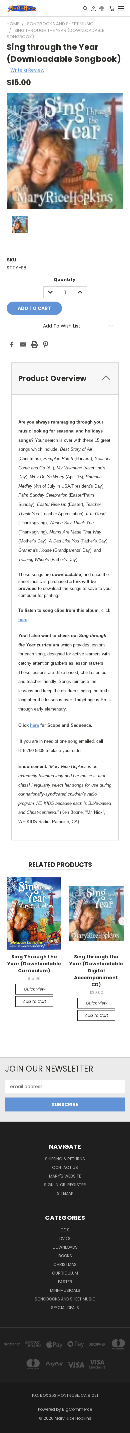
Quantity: (65, 279)
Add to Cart (34, 1001)
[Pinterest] (45, 344)
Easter (65, 1282)
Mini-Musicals (65, 1290)
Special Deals (65, 1307)
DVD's (65, 1238)
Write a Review (27, 70)
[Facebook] (11, 344)
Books (65, 1256)
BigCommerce (77, 1409)
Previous (7, 921)
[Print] (34, 344)
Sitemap (65, 1193)
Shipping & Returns (65, 1159)
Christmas (65, 1264)
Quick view (34, 989)
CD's (65, 1230)
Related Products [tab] (60, 864)
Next (122, 921)
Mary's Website (65, 1176)
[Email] (23, 344)
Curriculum (65, 1273)
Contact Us (65, 1167)
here (22, 619)
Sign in (51, 1185)
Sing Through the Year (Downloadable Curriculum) (34, 963)
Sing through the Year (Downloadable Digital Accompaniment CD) (96, 970)
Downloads (65, 1247)
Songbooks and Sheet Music (65, 1299)
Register (76, 1185)
